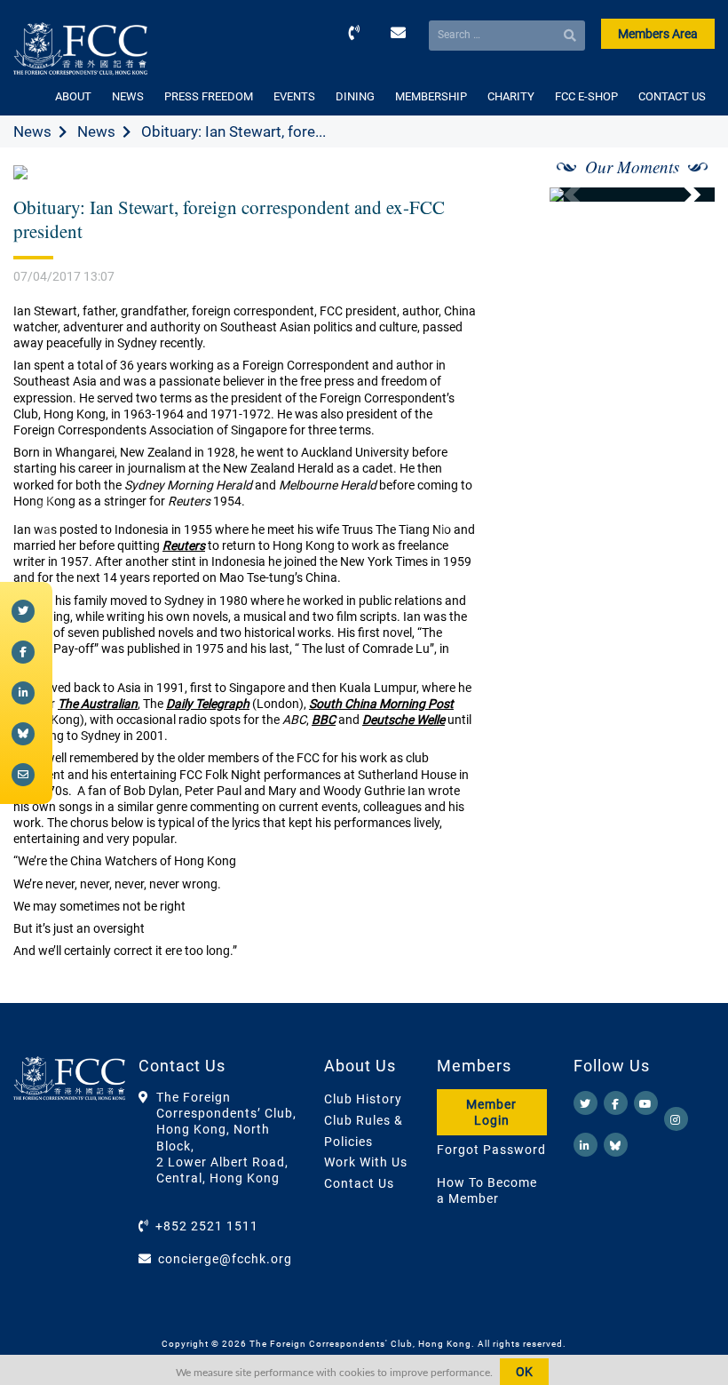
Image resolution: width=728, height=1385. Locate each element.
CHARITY (510, 96)
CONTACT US (672, 96)
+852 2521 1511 (206, 1226)
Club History (363, 1099)
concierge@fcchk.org (225, 1259)
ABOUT (73, 96)
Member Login (491, 1112)
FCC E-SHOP (586, 96)
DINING (355, 96)
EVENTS (294, 96)
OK (524, 1372)
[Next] (681, 194)
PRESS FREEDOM (208, 96)
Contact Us (359, 1183)
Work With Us (366, 1162)
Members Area (658, 34)
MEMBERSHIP (431, 96)
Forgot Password (491, 1149)
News (32, 131)
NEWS (128, 96)
